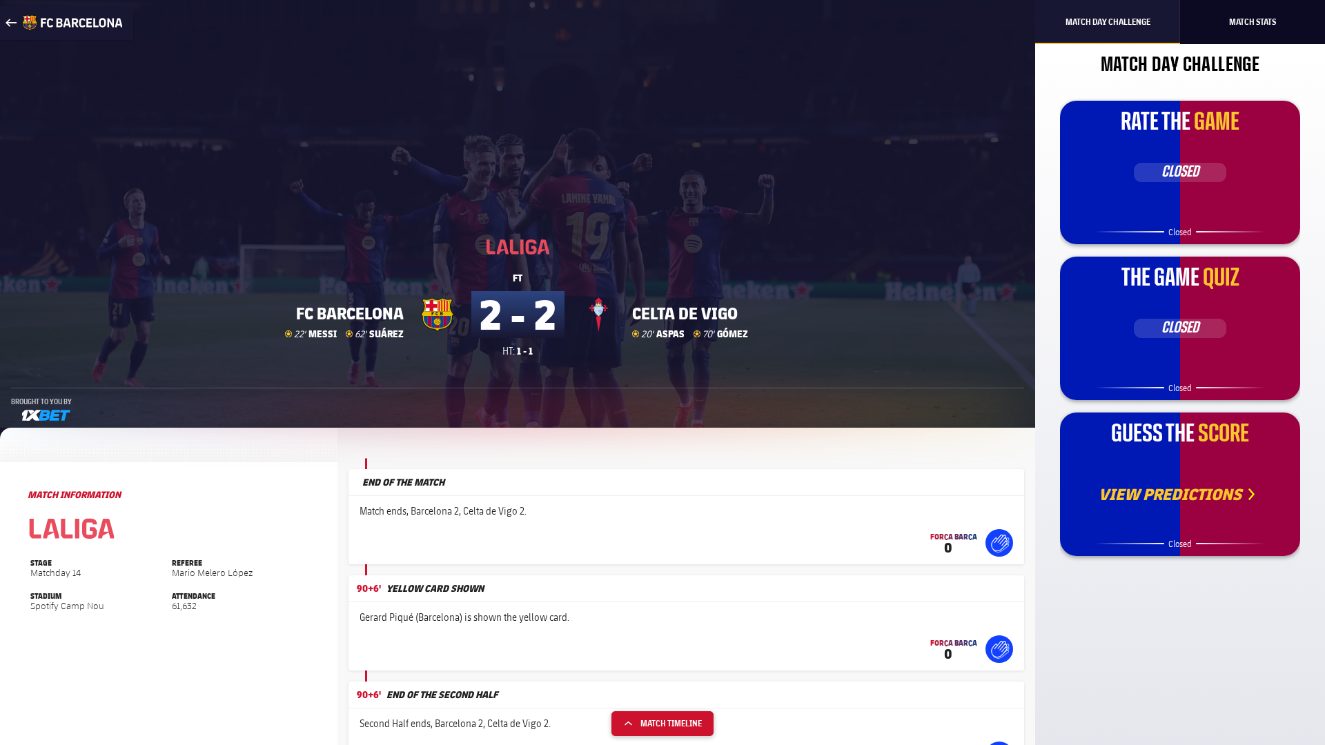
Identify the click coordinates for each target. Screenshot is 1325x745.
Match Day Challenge (1108, 22)
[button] (999, 543)
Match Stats (1252, 22)
